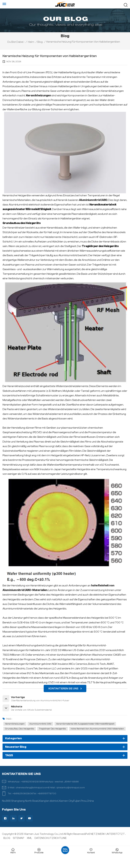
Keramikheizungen (15, 723)
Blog (40, 42)
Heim (31, 42)
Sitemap (18, 838)
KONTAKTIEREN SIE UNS (63, 688)
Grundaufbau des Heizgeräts (19, 728)
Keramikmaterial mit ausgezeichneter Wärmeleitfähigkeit (85, 723)
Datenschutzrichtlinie (51, 838)
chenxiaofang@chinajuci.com (32, 787)
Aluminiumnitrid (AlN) (40, 723)
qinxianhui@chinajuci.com (70, 787)
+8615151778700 (47, 793)
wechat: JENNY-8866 (67, 781)
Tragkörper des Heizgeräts (52, 728)
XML (29, 838)
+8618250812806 (31, 781)
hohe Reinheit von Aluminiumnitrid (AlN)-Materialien (97, 728)
